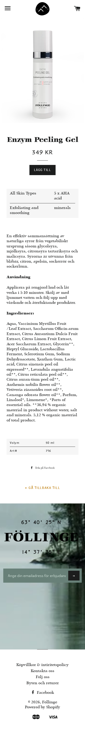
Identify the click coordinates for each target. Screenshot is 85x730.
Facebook (45, 693)
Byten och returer (42, 683)
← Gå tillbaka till (42, 487)
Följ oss (42, 677)
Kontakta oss (42, 671)
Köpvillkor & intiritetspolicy (42, 665)
